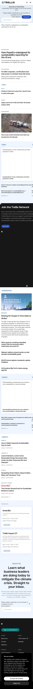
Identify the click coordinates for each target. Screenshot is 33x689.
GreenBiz (21, 641)
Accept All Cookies (16, 678)
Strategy (4, 377)
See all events (5, 497)
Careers (3, 100)
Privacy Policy (23, 672)
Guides (4, 144)
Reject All (16, 683)
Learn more (5, 226)
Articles (3, 641)
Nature (2, 88)
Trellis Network (5, 652)
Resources (4, 638)
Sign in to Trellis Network (10, 630)
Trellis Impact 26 (23, 638)
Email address (16, 17)
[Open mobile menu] (30, 2)
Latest (4, 84)
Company (21, 652)
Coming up (5, 437)
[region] (16, 670)
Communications (5, 49)
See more (3, 195)
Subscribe (26, 17)
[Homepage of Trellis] (3, 624)
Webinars (4, 645)
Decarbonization (5, 111)
